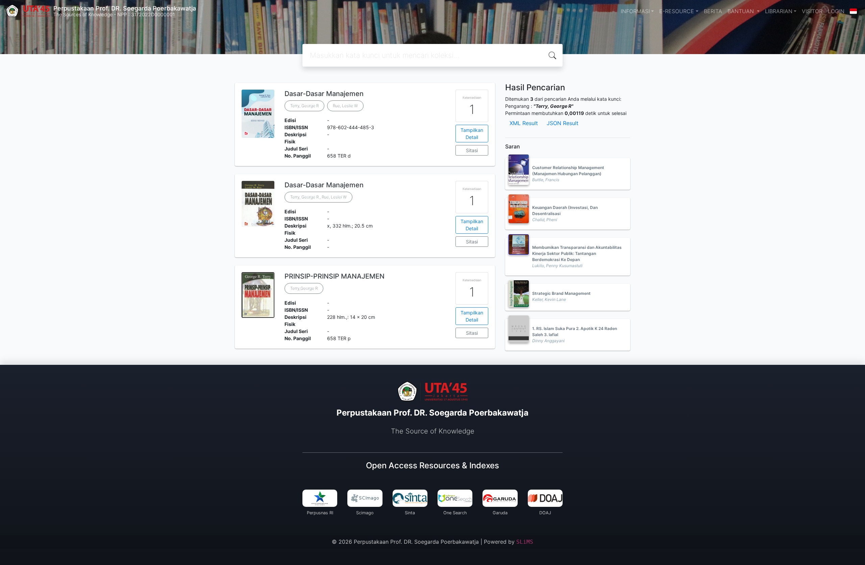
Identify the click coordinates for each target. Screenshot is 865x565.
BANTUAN (741, 11)
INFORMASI (635, 11)
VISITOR (812, 11)
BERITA (713, 11)
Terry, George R (304, 105)
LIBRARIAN (778, 11)
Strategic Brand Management (561, 293)
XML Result (524, 123)
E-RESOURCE (676, 11)
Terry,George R (304, 288)
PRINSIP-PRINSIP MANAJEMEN (335, 276)
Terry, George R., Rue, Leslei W (318, 196)
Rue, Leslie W (345, 105)
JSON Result (562, 123)
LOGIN (836, 11)
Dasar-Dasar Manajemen (324, 94)
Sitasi (472, 150)
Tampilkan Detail (472, 133)
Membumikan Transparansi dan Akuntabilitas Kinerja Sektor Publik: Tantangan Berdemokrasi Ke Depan (577, 253)
